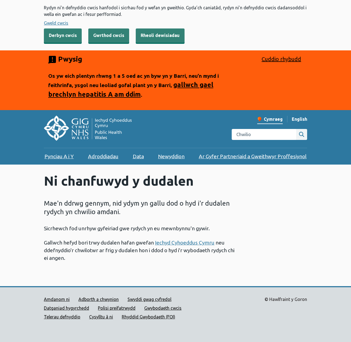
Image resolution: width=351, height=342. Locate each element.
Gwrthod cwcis (108, 35)
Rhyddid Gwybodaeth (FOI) (148, 316)
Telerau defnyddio (62, 316)
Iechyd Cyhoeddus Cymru (184, 243)
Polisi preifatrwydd (116, 308)
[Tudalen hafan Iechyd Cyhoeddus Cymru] (88, 129)
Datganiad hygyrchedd (66, 308)
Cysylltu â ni (101, 316)
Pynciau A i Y (59, 156)
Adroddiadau (103, 156)
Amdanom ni (57, 299)
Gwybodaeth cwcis (163, 308)
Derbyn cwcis (63, 35)
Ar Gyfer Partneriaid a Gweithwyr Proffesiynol (253, 156)
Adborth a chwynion (98, 299)
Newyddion (171, 156)
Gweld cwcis (56, 23)
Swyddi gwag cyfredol (149, 299)
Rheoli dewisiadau (160, 35)
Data (138, 156)
